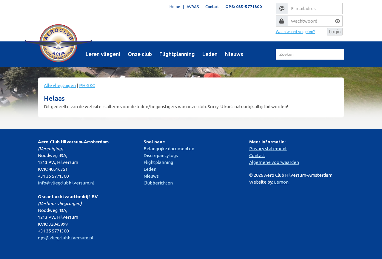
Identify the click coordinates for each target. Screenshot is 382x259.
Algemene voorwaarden (274, 162)
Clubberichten (158, 182)
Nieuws (234, 54)
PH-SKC (87, 85)
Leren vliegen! (103, 54)
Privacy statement (268, 148)
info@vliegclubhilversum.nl (66, 182)
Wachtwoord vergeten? (295, 32)
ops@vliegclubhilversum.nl (65, 237)
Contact (212, 7)
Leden (210, 54)
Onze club (140, 54)
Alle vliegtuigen (60, 85)
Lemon (281, 181)
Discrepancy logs (161, 155)
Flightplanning (177, 54)
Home (175, 7)
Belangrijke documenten (169, 148)
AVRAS (193, 7)
